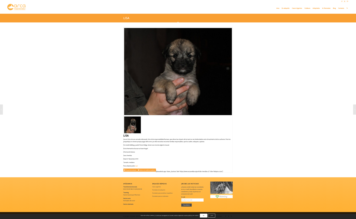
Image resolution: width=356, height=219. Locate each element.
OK (203, 215)
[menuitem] (277, 8)
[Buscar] (347, 8)
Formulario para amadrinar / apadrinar (162, 193)
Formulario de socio (129, 200)
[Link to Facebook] (342, 1)
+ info (211, 215)
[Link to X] (344, 1)
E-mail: (183, 197)
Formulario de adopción (158, 190)
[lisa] (178, 71)
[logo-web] (17, 8)
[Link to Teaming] (347, 1)
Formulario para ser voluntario (160, 196)
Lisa (126, 18)
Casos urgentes (156, 186)
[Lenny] (1, 109)
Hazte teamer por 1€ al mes (131, 195)
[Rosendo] (354, 109)
